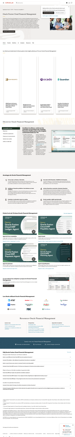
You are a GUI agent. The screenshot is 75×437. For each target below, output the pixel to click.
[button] (3, 2)
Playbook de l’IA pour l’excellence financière (36, 332)
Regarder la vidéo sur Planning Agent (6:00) (46, 268)
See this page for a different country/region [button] (50, 15)
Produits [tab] (9, 42)
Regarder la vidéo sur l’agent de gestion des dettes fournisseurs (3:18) (50, 241)
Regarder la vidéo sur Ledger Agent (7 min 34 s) (11, 241)
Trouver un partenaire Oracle (10, 326)
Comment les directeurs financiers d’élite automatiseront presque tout (35, 327)
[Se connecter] (69, 2)
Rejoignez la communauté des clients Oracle (13, 324)
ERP (12, 9)
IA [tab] (18, 42)
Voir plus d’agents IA (68, 213)
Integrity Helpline (57, 433)
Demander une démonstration (9, 31)
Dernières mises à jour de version (58, 324)
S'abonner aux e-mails (50, 433)
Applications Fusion (6, 9)
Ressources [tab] (28, 42)
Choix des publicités (38, 433)
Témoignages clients (32, 324)
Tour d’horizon (38, 344)
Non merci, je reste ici (60, 12)
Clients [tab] (4, 42)
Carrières (44, 433)
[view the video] (20, 225)
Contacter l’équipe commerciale (53, 344)
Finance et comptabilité (18, 9)
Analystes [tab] (22, 42)
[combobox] (37, 2)
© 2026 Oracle (5, 433)
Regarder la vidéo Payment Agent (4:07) (10, 268)
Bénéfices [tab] (14, 42)
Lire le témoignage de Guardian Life (63, 111)
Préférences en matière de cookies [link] (29, 433)
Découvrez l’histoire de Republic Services (29, 111)
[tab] (11, 128)
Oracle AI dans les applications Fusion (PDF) (36, 330)
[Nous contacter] (71, 2)
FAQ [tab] (33, 42)
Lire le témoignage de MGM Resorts (10, 111)
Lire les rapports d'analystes (8, 285)
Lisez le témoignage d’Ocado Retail (45, 111)
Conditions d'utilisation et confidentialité (16, 433)
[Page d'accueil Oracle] (9, 3)
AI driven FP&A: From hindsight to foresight (36, 329)
